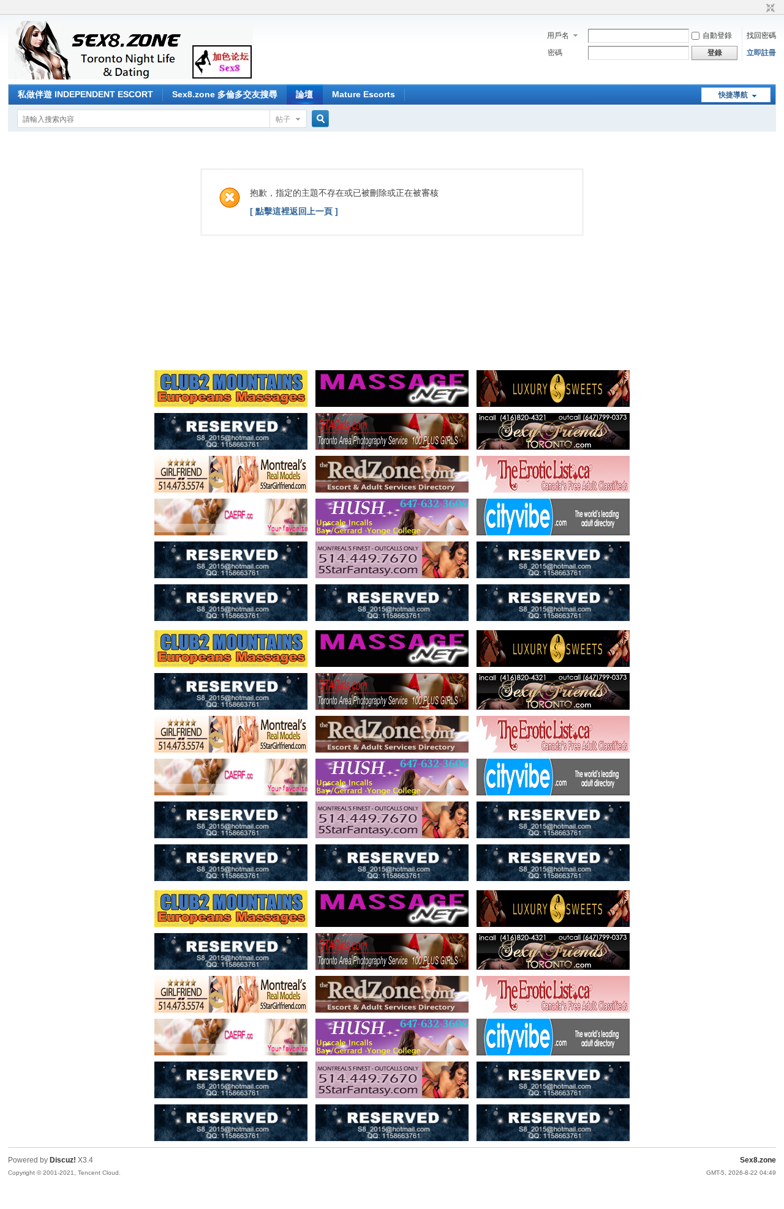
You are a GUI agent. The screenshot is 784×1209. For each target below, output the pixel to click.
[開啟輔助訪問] (759, 8)
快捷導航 (733, 95)
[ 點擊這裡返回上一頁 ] (294, 211)
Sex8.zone (758, 1160)
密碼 (555, 52)
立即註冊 (761, 52)
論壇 (304, 94)
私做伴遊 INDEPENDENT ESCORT (85, 94)
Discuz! (63, 1160)
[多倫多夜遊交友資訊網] (130, 77)
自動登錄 (717, 35)
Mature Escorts (363, 94)
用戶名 (558, 35)
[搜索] (318, 119)
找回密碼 (761, 35)
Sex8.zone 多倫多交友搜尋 (224, 94)
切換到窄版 (769, 8)
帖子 (283, 119)
